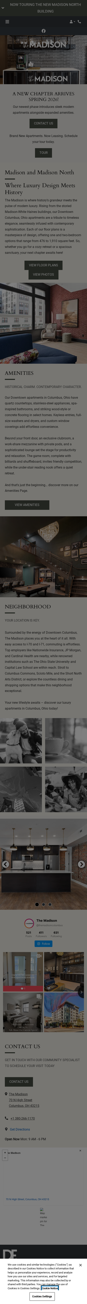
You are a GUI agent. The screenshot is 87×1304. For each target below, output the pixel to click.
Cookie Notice (50, 1288)
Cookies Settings (42, 1296)
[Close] (80, 1265)
